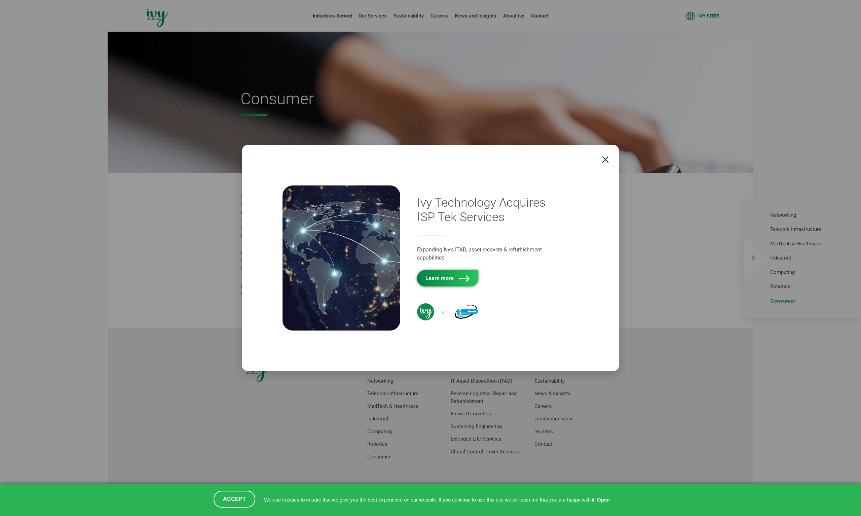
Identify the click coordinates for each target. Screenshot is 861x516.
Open (603, 500)
